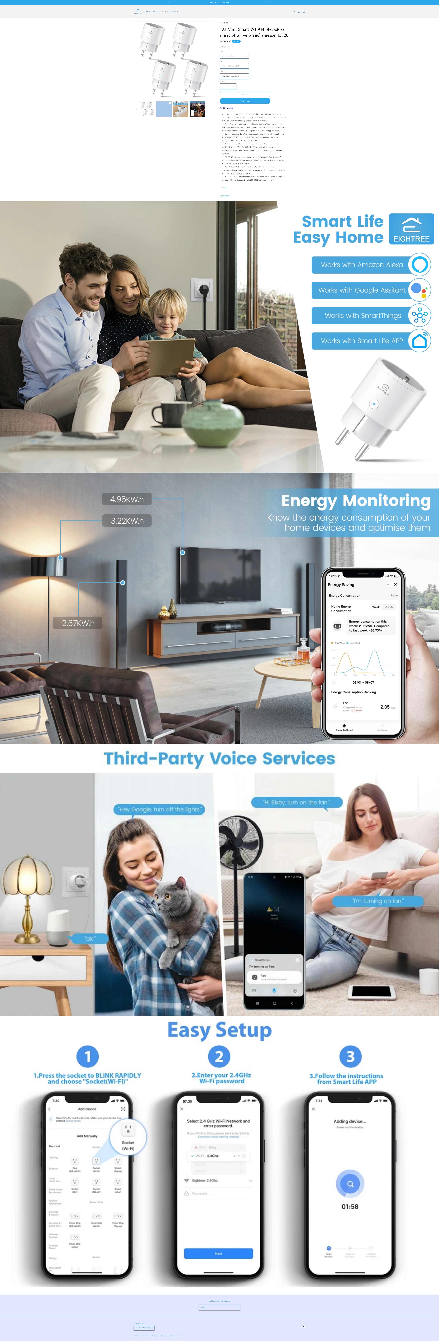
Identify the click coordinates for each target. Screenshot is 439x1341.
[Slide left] (136, 109)
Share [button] (225, 187)
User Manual (225, 195)
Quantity (223, 82)
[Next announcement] (270, 2)
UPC (221, 61)
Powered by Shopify (153, 1336)
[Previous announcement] (168, 2)
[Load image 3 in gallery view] (197, 109)
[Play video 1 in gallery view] (164, 109)
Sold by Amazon (226, 108)
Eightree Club (142, 1336)
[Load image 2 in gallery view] (180, 109)
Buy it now (245, 101)
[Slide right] (208, 109)
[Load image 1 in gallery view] (147, 109)
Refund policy (165, 1336)
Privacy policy (175, 1336)
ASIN (221, 72)
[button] (157, 11)
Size (221, 51)
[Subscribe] (237, 1307)
